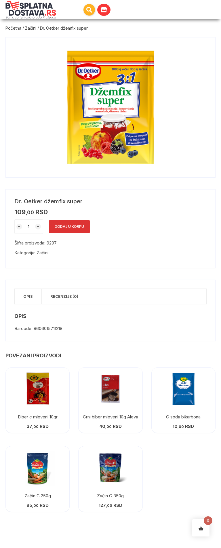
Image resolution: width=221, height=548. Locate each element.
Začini (30, 28)
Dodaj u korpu (69, 226)
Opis (28, 296)
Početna (13, 28)
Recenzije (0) (64, 296)
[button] (89, 10)
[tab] (28, 296)
